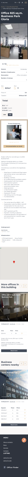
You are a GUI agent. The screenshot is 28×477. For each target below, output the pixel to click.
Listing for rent (7, 458)
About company (8, 442)
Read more (14, 350)
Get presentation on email (14, 146)
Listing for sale (7, 460)
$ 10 (18, 419)
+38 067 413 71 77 (14, 142)
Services (5, 448)
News (5, 445)
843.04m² (4, 416)
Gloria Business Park (12, 7)
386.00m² (4, 419)
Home (3, 7)
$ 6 (17, 410)
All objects (4, 422)
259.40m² (4, 410)
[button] (14, 262)
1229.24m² (4, 413)
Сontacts (5, 451)
